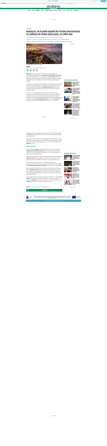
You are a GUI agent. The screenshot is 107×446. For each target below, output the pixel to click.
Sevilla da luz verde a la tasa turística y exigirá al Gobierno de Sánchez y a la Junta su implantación (48, 39)
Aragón (55, 10)
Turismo (38, 186)
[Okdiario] (53, 6)
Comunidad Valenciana (49, 10)
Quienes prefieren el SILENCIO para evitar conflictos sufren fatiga (30, 3)
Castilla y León (69, 10)
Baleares (42, 10)
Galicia (64, 10)
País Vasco (60, 10)
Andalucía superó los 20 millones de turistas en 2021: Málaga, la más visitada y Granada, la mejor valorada (49, 41)
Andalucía (38, 10)
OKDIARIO (28, 66)
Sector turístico (33, 186)
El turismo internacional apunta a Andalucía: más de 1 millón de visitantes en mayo (44, 37)
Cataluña (33, 10)
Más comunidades (76, 10)
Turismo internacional (45, 186)
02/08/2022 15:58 (29, 67)
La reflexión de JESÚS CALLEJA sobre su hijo (13, 3)
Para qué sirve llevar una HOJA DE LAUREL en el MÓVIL (59, 3)
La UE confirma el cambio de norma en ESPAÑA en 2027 (44, 3)
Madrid (29, 10)
